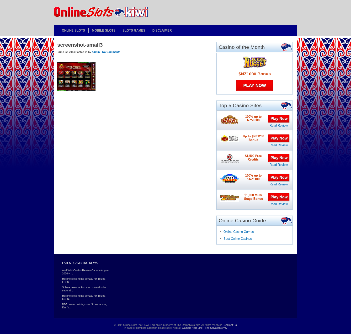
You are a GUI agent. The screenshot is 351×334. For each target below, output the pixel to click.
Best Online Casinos (237, 238)
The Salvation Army (216, 327)
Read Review (279, 125)
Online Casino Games (238, 232)
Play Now (254, 85)
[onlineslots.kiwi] (101, 16)
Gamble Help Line (192, 327)
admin (96, 51)
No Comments (111, 51)
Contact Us (230, 324)
